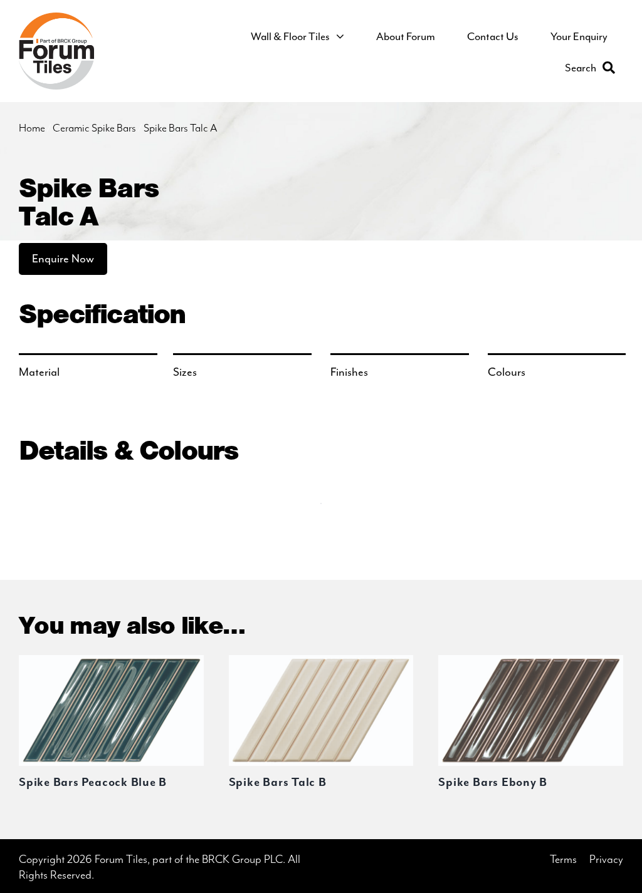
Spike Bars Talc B (278, 782)
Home (32, 128)
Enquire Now (63, 258)
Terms (563, 859)
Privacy (606, 859)
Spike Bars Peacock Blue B (93, 782)
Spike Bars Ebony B (492, 782)
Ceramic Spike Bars (94, 128)
